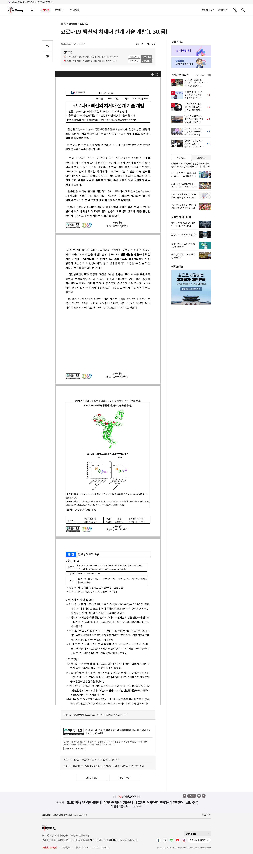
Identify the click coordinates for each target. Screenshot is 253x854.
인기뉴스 (181, 157)
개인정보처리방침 (49, 847)
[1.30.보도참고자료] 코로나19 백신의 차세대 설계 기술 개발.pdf (92, 61)
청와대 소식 (207, 10)
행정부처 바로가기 (198, 840)
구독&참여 (74, 10)
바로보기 (133, 56)
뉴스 (33, 10)
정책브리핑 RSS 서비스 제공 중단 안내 (70, 815)
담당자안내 (80, 748)
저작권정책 (69, 748)
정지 (199, 796)
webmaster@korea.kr (128, 839)
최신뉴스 (201, 157)
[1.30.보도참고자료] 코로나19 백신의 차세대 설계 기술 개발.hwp (92, 57)
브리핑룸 (44, 10)
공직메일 (221, 10)
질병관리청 (79, 43)
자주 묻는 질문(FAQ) (101, 847)
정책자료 (59, 10)
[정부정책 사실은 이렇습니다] (191, 62)
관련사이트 (191, 833)
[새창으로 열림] (147, 44)
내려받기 (145, 56)
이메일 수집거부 (81, 847)
